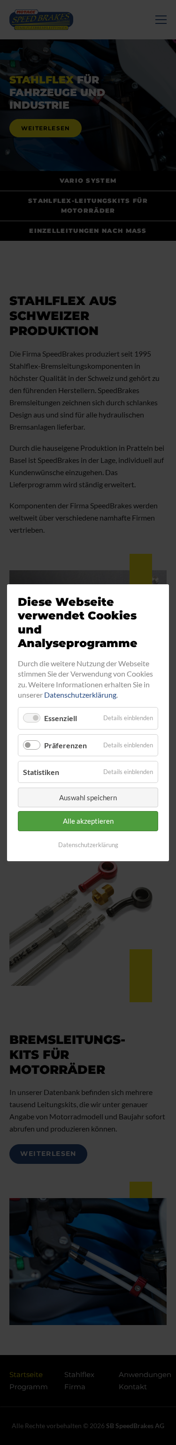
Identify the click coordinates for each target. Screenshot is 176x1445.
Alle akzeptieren (88, 821)
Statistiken (41, 771)
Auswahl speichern (88, 797)
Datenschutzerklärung (80, 694)
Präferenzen (65, 744)
